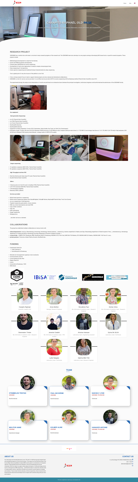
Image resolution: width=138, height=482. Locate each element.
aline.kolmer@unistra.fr (126, 463)
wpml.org (69, 479)
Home (125, 3)
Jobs (130, 3)
